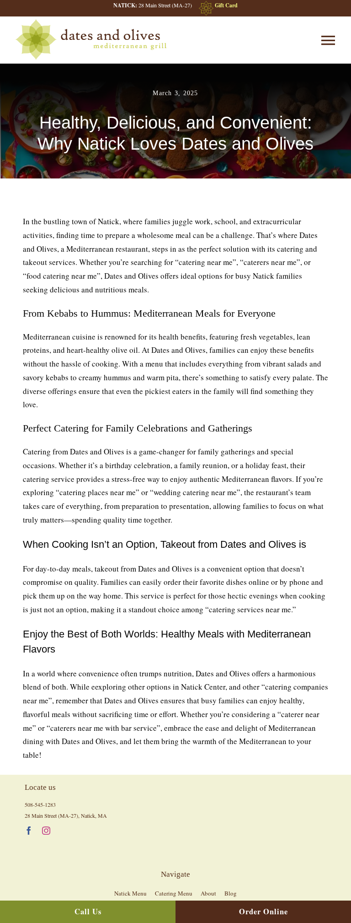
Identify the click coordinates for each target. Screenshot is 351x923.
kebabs (57, 377)
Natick (108, 221)
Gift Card (226, 5)
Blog (230, 893)
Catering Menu (173, 893)
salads (297, 363)
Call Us (87, 911)
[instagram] (46, 830)
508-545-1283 (40, 804)
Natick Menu (130, 893)
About (208, 893)
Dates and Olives (223, 673)
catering (290, 248)
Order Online (263, 911)
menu (154, 363)
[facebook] (29, 830)
